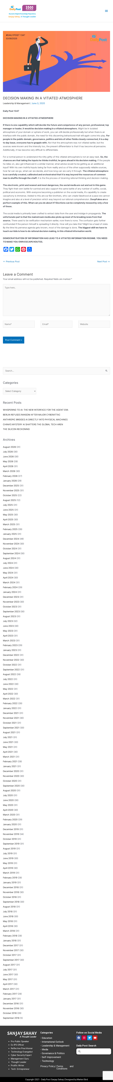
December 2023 (11, 597)
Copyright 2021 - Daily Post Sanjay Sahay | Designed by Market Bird (56, 1079)
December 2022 (11, 655)
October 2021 (10, 723)
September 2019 (11, 843)
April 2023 (8, 635)
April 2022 (8, 693)
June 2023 (8, 626)
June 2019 (8, 858)
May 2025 (8, 514)
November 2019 (11, 834)
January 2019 (9, 882)
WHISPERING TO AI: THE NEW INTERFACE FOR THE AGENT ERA (35, 410)
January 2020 (10, 824)
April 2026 (8, 466)
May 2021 (8, 747)
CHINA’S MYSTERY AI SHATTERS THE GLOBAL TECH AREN (33, 424)
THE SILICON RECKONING (16, 429)
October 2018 (10, 897)
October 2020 (10, 781)
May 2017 (8, 979)
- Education (46, 1038)
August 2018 (9, 906)
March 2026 (9, 471)
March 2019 (9, 872)
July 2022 (8, 679)
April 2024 (8, 577)
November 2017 (11, 950)
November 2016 (11, 1008)
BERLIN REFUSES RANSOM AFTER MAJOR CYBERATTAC (31, 414)
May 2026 (8, 461)
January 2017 (9, 998)
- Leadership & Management (54, 1045)
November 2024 (11, 543)
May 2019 (8, 863)
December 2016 (11, 1003)
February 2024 (10, 587)
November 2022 (11, 660)
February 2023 (10, 645)
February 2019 (10, 877)
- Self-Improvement (50, 1057)
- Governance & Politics (52, 1053)
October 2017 (9, 955)
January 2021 (9, 766)
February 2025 (10, 529)
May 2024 (8, 572)
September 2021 (11, 727)
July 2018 (8, 911)
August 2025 (9, 500)
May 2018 (8, 921)
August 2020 (9, 790)
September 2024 (11, 553)
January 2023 (10, 650)
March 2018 (9, 931)
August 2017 (9, 964)
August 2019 (9, 848)
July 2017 (7, 969)
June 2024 (8, 568)
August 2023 (9, 616)
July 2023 (8, 621)
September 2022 (11, 669)
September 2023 (11, 611)
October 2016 (10, 1013)
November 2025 (11, 490)
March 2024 (9, 582)
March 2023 (9, 640)
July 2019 (8, 853)
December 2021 (11, 713)
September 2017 (11, 960)
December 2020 (11, 771)
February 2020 (10, 819)
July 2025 (8, 505)
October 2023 (10, 606)
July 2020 (8, 795)
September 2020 (11, 785)
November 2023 (11, 601)
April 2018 (8, 926)
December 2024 (11, 539)
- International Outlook (52, 1041)
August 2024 (9, 558)
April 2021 (8, 752)
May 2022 (8, 689)
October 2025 (10, 495)
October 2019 (10, 839)
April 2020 (8, 810)
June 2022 (8, 684)
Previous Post (11, 261)
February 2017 (10, 994)
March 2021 (9, 756)
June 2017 (8, 974)
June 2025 (8, 509)
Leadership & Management (16, 103)
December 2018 (11, 887)
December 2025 (11, 485)
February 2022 (10, 703)
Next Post (103, 261)
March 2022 (9, 698)
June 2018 (8, 916)
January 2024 (10, 592)
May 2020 (8, 805)
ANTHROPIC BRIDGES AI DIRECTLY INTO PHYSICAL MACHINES (35, 419)
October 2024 (10, 548)
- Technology (47, 1061)
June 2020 (8, 800)
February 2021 (10, 761)
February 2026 (10, 476)
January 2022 (10, 708)
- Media (44, 1049)
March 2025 (9, 524)
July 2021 (8, 737)
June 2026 (8, 456)
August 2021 (9, 732)
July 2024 (8, 563)
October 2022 (10, 664)
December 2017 (11, 945)
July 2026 (8, 451)
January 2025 (10, 534)
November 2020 (11, 776)
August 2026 (9, 447)
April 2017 (8, 984)
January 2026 (10, 480)
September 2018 (11, 902)
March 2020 (9, 814)
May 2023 (8, 631)
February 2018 (10, 935)
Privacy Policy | (48, 1066)
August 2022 (9, 674)
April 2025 (8, 519)
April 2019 (8, 868)
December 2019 (11, 829)
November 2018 (11, 892)
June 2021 (8, 742)
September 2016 (11, 1018)
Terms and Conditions (64, 1067)
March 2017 (9, 989)
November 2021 (11, 718)
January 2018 (9, 940)
